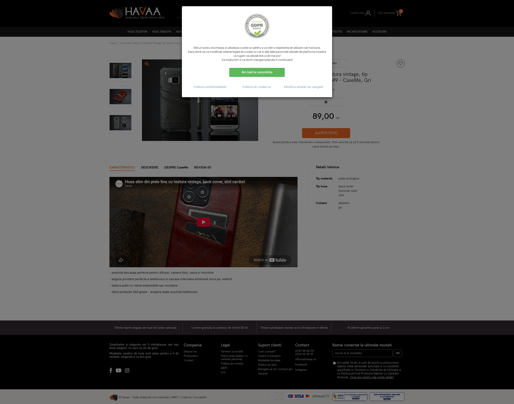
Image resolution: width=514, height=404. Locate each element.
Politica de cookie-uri (257, 87)
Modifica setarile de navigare (303, 87)
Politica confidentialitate (210, 87)
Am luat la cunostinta (257, 72)
